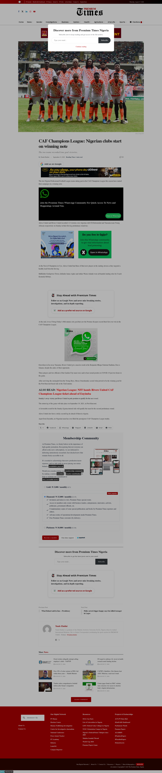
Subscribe (104, 40)
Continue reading (81, 47)
